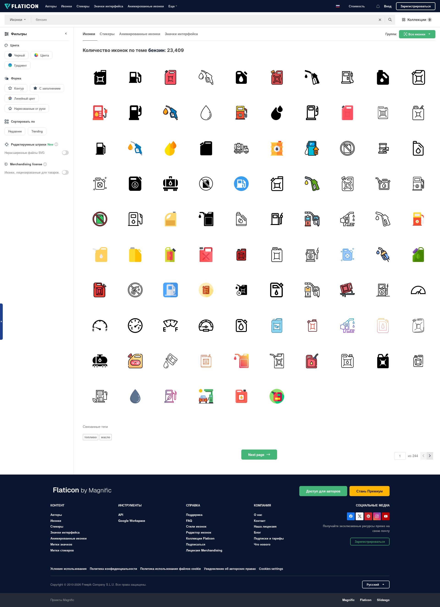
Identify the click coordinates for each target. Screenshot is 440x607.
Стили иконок (196, 526)
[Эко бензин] (277, 325)
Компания (262, 505)
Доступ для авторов (323, 491)
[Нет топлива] (347, 148)
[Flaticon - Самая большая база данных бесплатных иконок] (21, 6)
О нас (258, 514)
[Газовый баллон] (277, 77)
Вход (387, 6)
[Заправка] (135, 77)
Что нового (262, 544)
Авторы (51, 6)
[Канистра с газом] (135, 361)
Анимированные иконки (146, 6)
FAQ (189, 520)
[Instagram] (377, 516)
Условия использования (68, 568)
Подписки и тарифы (269, 538)
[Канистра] (170, 77)
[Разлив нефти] (347, 290)
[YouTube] (386, 516)
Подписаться (195, 544)
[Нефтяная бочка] (277, 148)
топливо (90, 437)
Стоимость (357, 6)
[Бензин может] (135, 183)
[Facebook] (351, 516)
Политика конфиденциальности (113, 568)
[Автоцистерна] (241, 148)
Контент (57, 505)
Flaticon (365, 600)
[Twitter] (359, 516)
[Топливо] (312, 77)
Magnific (348, 600)
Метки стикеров (62, 550)
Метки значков (61, 544)
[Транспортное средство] (241, 290)
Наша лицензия (265, 526)
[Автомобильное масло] (418, 77)
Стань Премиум (369, 491)
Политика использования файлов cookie (170, 568)
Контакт (259, 520)
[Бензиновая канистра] (418, 325)
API (120, 514)
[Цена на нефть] (383, 148)
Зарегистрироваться (416, 6)
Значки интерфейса (108, 6)
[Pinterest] (368, 516)
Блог (257, 532)
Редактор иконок (198, 532)
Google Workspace (131, 520)
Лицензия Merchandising (204, 550)
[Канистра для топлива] (347, 361)
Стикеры (83, 6)
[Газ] (418, 290)
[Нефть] (312, 361)
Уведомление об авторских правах (230, 568)
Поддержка (194, 514)
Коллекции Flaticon (200, 538)
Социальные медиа (373, 505)
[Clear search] (380, 20)
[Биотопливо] (347, 77)
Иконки (66, 6)
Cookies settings (271, 568)
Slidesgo (383, 600)
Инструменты (130, 505)
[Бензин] (100, 77)
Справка (193, 505)
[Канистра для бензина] (170, 219)
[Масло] (206, 112)
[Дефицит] (170, 254)
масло (105, 437)
